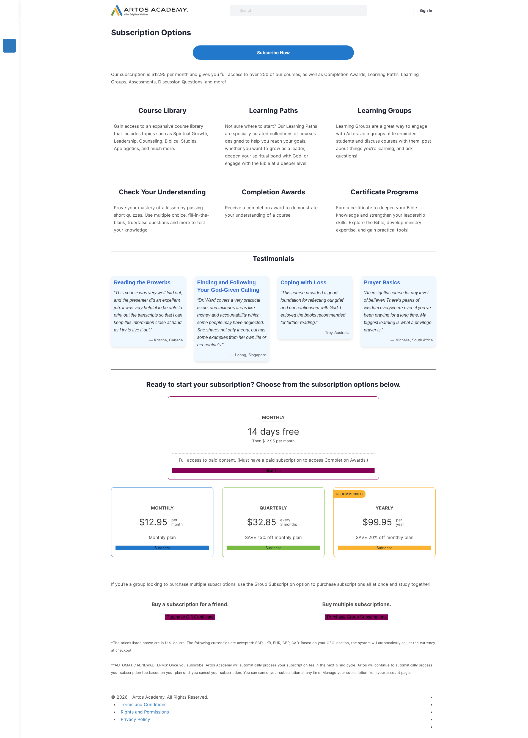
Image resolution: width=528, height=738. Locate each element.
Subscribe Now (273, 52)
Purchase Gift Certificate (190, 617)
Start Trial (273, 471)
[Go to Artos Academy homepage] (149, 10)
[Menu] (9, 10)
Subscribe (162, 548)
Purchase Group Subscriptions (357, 617)
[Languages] (405, 10)
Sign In (425, 10)
